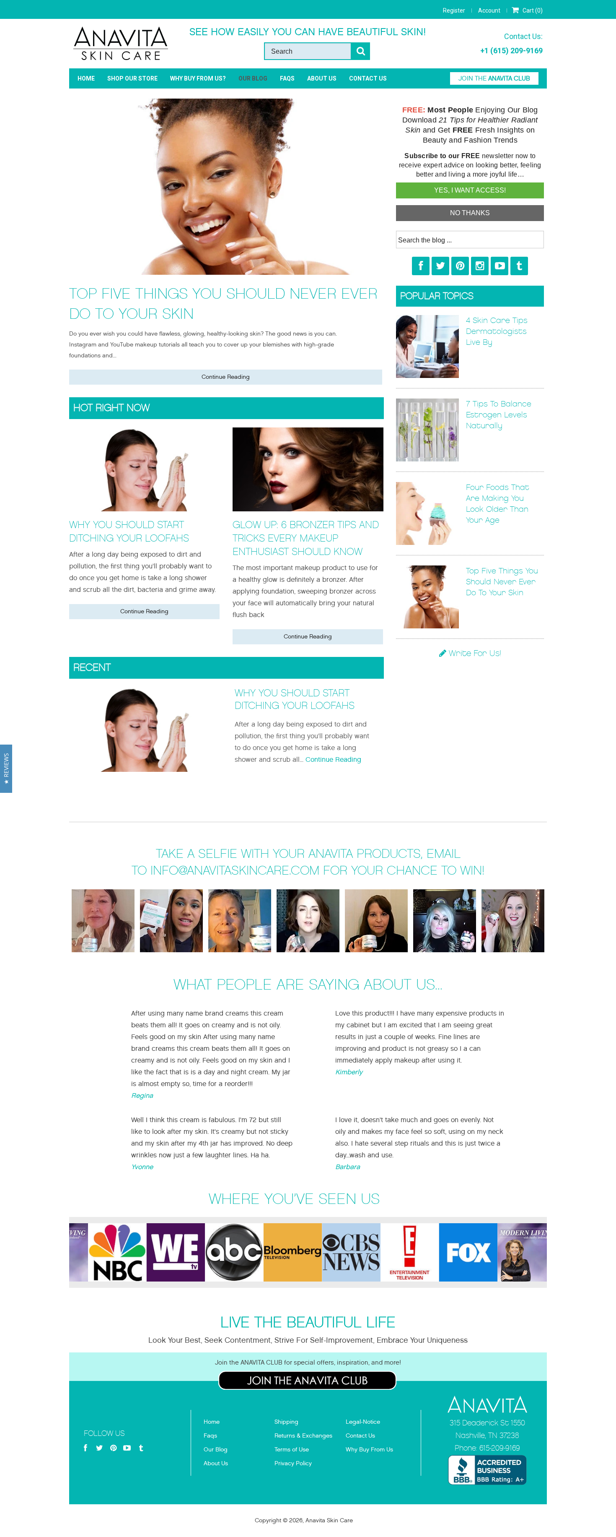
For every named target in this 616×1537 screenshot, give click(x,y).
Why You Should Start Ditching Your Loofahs (129, 531)
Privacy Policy (293, 1463)
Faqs (210, 1435)
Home (86, 78)
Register (454, 10)
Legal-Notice (363, 1421)
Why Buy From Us (369, 1449)
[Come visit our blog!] (519, 266)
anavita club (494, 78)
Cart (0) (532, 10)
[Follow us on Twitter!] (440, 266)
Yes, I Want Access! (470, 190)
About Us (321, 78)
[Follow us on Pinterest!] (460, 266)
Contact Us (368, 78)
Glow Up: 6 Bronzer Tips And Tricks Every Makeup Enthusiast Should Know (306, 538)
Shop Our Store (132, 78)
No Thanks (470, 212)
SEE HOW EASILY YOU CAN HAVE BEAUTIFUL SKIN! (307, 32)
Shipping (286, 1421)
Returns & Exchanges (303, 1435)
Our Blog (252, 78)
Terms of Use (291, 1449)
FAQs (287, 78)
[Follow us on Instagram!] (480, 266)
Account (489, 10)
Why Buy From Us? (198, 78)
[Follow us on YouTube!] (499, 266)
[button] (6, 769)
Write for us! (473, 653)
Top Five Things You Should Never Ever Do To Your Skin (223, 304)
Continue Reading (226, 376)
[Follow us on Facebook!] (421, 266)
